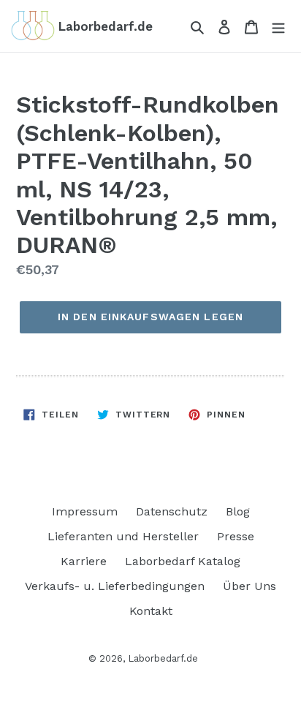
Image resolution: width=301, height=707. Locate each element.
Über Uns (249, 586)
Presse (235, 536)
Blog (238, 511)
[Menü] (278, 26)
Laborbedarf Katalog (182, 561)
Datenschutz (171, 511)
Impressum (85, 511)
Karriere (84, 561)
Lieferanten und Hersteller (123, 536)
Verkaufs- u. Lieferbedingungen (115, 586)
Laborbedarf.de (163, 658)
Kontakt (150, 611)
